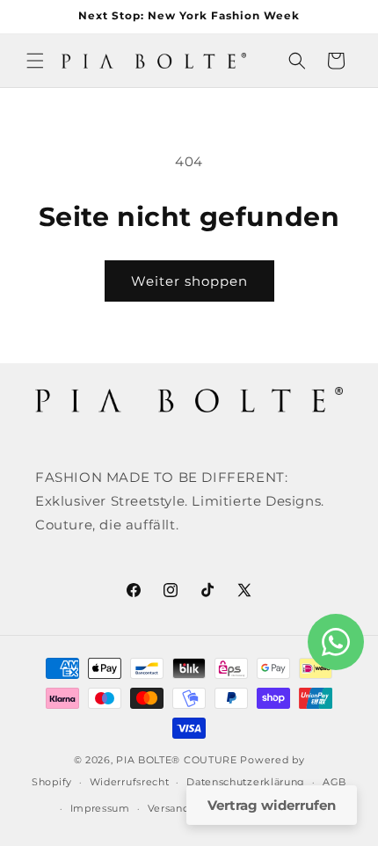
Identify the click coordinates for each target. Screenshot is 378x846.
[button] (35, 60)
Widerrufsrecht (130, 782)
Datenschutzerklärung (245, 782)
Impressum (100, 808)
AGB (334, 782)
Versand (169, 808)
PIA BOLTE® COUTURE (176, 760)
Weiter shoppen (189, 281)
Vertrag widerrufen (271, 805)
